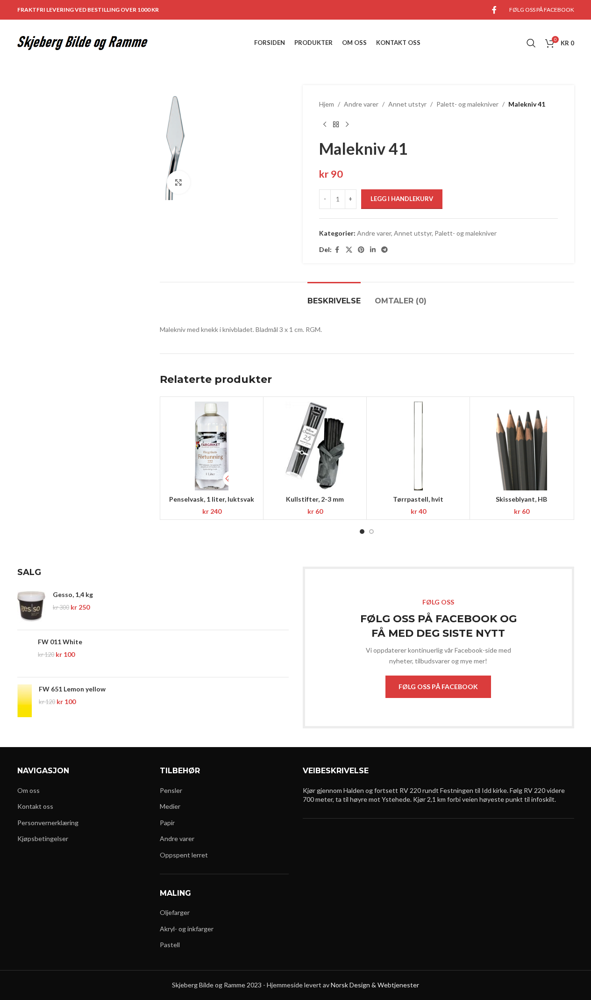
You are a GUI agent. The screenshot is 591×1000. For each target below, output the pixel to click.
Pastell (170, 945)
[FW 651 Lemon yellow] (24, 700)
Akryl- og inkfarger (187, 929)
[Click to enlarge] (178, 182)
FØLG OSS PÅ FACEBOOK (438, 687)
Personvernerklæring (47, 823)
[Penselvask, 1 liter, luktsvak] (211, 446)
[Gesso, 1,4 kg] (31, 606)
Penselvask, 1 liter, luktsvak (211, 499)
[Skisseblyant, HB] (521, 446)
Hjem (326, 104)
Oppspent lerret (184, 855)
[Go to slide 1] (362, 531)
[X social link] (349, 250)
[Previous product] (324, 124)
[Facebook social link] (494, 10)
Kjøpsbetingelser (42, 838)
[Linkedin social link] (372, 250)
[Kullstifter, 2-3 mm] (315, 446)
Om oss (28, 790)
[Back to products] (336, 124)
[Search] (531, 43)
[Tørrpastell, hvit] (418, 446)
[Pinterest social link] (361, 250)
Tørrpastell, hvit (418, 499)
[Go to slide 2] (371, 531)
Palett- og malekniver (467, 104)
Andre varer (361, 104)
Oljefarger (175, 912)
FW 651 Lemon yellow (72, 689)
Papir (167, 823)
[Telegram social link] (384, 250)
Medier (170, 806)
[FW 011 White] (24, 653)
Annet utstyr (407, 104)
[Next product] (347, 124)
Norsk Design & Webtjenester (375, 985)
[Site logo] (82, 42)
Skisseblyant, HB (521, 499)
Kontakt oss (35, 806)
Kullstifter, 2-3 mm (315, 499)
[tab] (334, 296)
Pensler (171, 790)
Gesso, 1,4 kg (73, 594)
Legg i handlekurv (401, 198)
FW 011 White (60, 642)
